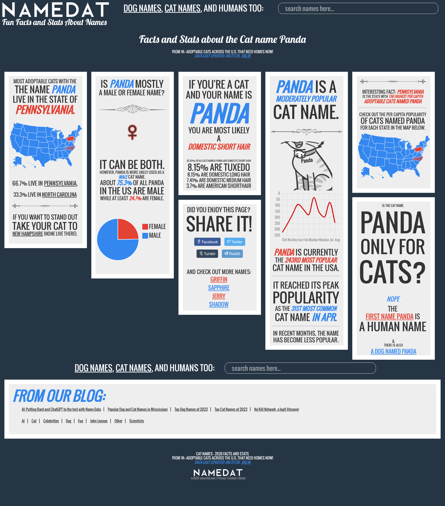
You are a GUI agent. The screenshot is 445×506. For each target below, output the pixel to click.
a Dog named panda (393, 351)
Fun (80, 421)
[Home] (218, 474)
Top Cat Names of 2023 (231, 409)
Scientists (136, 421)
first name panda (389, 316)
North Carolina (59, 194)
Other (118, 421)
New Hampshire (28, 233)
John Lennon (99, 421)
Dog (68, 421)
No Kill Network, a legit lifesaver (276, 409)
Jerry (218, 296)
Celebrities (51, 421)
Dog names (142, 8)
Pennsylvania (60, 183)
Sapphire (218, 287)
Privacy (221, 478)
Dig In (246, 56)
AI (23, 421)
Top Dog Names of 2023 (191, 409)
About (241, 478)
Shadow (219, 304)
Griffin (218, 279)
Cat (34, 421)
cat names (182, 8)
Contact (232, 478)
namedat (205, 478)
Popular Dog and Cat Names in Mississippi (138, 409)
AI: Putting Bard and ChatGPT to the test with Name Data (61, 409)
